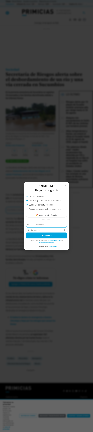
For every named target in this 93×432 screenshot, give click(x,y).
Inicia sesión (53, 246)
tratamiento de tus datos (46, 243)
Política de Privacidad (54, 240)
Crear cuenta (46, 236)
